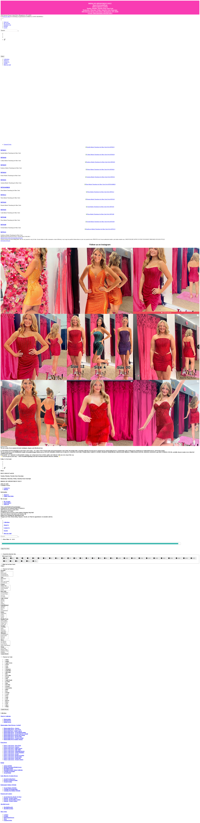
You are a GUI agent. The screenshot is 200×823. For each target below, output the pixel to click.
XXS (193, 558)
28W (171, 558)
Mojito (7, 661)
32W (186, 558)
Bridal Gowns (7, 722)
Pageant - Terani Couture (10, 801)
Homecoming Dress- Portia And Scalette (14, 735)
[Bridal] (7, 572)
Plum (6, 689)
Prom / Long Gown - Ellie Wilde (12, 749)
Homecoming (7, 719)
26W (163, 558)
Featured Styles (7, 144)
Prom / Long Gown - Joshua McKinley (14, 752)
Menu (2, 56)
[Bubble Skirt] (5, 585)
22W (149, 558)
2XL (35, 561)
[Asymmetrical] (4, 622)
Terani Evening (8, 781)
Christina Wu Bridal (9, 771)
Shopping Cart (7, 25)
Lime (6, 666)
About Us (6, 494)
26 (94, 558)
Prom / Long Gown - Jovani (11, 754)
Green (7, 664)
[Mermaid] (4, 637)
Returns (6, 489)
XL (29, 561)
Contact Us (7, 488)
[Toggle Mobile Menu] (1, 518)
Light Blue (8, 670)
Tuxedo (6, 530)
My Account (7, 23)
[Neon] (3, 602)
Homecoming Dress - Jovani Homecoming (15, 732)
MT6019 (3, 165)
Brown (7, 700)
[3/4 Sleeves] (5, 642)
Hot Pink (7, 684)
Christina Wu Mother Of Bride (12, 790)
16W (126, 558)
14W (119, 558)
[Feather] (3, 616)
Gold (6, 699)
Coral (6, 694)
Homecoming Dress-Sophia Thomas (13, 739)
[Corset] (5, 589)
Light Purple (8, 680)
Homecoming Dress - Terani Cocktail (13, 738)
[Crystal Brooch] (4, 610)
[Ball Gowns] (5, 578)
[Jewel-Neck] (4, 631)
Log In (5, 27)
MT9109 (3, 224)
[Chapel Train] (4, 623)
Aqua (6, 667)
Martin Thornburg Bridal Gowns (12, 767)
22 (82, 558)
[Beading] (4, 608)
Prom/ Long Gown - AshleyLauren (13, 748)
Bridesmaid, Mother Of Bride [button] (8, 785)
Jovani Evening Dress (9, 779)
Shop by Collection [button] (6, 716)
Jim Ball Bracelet (8, 807)
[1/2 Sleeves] (5, 641)
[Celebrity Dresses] (5, 587)
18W (134, 558)
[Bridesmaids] (7, 573)
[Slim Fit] (4, 638)
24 (88, 558)
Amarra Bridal (8, 765)
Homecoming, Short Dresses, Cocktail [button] (11, 725)
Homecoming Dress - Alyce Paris (12, 729)
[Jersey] (3, 617)
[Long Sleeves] (5, 644)
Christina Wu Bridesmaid (10, 789)
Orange (7, 692)
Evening (6, 816)
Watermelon (8, 688)
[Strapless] (5, 652)
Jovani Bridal (7, 772)
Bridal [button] (2, 762)
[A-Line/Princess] (4, 634)
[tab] (100, 716)
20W (141, 558)
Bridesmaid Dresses (9, 817)
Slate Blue (8, 672)
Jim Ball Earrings (8, 808)
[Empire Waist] (4, 635)
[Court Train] (4, 624)
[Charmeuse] (3, 613)
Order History (7, 503)
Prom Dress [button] (4, 742)
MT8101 (3, 180)
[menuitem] (101, 22)
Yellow (7, 659)
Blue (6, 674)
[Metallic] (3, 601)
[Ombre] (3, 603)
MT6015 (3, 150)
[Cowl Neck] (4, 627)
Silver (6, 705)
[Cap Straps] (5, 648)
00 (12, 558)
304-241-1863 (6, 16)
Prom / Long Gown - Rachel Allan (13, 756)
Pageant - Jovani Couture (10, 798)
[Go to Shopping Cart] (1, 18)
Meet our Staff (7, 533)
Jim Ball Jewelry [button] (5, 804)
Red (6, 691)
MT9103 (3, 202)
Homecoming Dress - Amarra (11, 728)
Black (6, 702)
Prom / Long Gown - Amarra (11, 747)
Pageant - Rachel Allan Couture (12, 799)
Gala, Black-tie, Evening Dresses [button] (9, 776)
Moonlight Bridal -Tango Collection (13, 770)
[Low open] (5, 596)
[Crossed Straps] (5, 594)
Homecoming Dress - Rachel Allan (13, 736)
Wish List (6, 22)
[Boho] (5, 580)
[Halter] (4, 628)
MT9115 (3, 232)
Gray (6, 703)
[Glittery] (3, 599)
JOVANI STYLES (5, 240)
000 (6, 558)
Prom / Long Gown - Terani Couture (13, 759)
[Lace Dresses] (5, 582)
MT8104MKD (5, 187)
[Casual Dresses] (7, 574)
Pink (6, 683)
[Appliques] (4, 606)
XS (6, 561)
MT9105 (3, 210)
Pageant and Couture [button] (6, 793)
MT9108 (3, 217)
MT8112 (3, 195)
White (7, 706)
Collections (7, 522)
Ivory (6, 695)
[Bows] (4, 609)
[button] (6, 59)
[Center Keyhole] (5, 588)
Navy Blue (8, 675)
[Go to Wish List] (2, 18)
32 (112, 558)
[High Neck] (4, 630)
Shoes (5, 819)
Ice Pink (7, 681)
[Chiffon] (3, 615)
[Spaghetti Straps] (5, 651)
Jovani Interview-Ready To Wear (12, 797)
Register (6, 26)
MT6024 (3, 172)
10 (45, 558)
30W (178, 558)
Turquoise (8, 669)
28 (100, 558)
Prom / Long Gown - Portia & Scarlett (14, 755)
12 (51, 558)
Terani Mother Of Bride (10, 788)
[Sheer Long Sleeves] (5, 645)
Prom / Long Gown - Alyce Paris (12, 745)
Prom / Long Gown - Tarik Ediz (12, 758)
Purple (7, 677)
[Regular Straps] (5, 649)
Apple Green (8, 663)
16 (63, 558)
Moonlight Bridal (8, 768)
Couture (6, 814)
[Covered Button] (5, 592)
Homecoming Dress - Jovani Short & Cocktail (16, 734)
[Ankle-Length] (4, 620)
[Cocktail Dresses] (7, 575)
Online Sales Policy (9, 496)
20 (76, 558)
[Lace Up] (5, 595)
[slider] (179, 543)
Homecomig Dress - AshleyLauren (13, 731)
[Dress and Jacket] (5, 581)
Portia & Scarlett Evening (10, 780)
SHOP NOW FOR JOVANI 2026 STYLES (12, 238)
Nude (6, 697)
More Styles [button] (4, 811)
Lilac (6, 678)
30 (106, 558)
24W (156, 558)
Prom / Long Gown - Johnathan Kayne (14, 751)
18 (70, 558)
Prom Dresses (7, 720)
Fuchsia (7, 686)
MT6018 (3, 157)
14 (57, 558)
